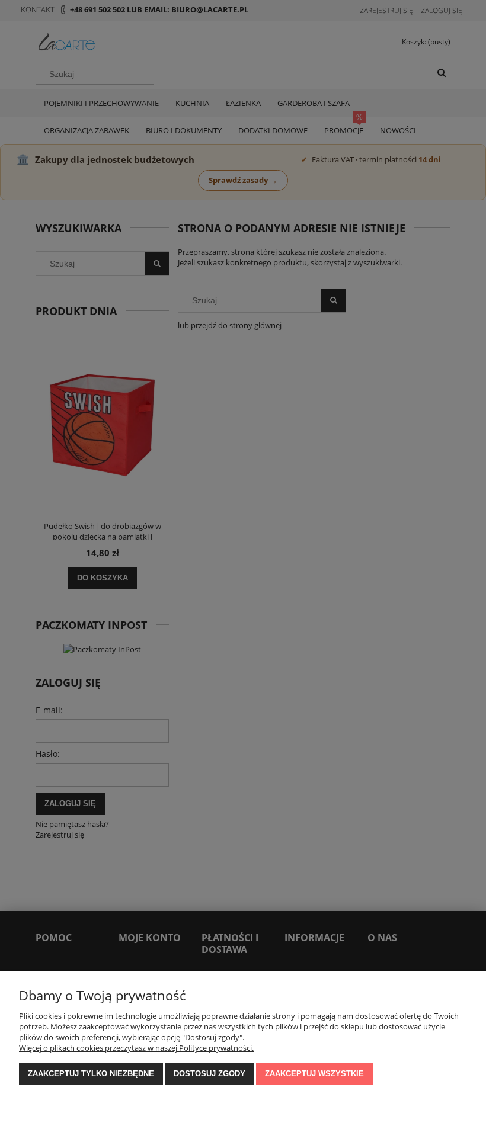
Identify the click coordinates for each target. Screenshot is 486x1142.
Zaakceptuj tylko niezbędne (91, 1073)
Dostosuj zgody (209, 1073)
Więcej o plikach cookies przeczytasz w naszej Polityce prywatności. (136, 1047)
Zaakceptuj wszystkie (314, 1073)
